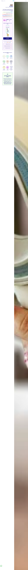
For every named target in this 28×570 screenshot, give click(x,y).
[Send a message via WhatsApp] (1, 566)
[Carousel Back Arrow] (15, 287)
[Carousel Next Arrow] (26, 287)
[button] (26, 1)
